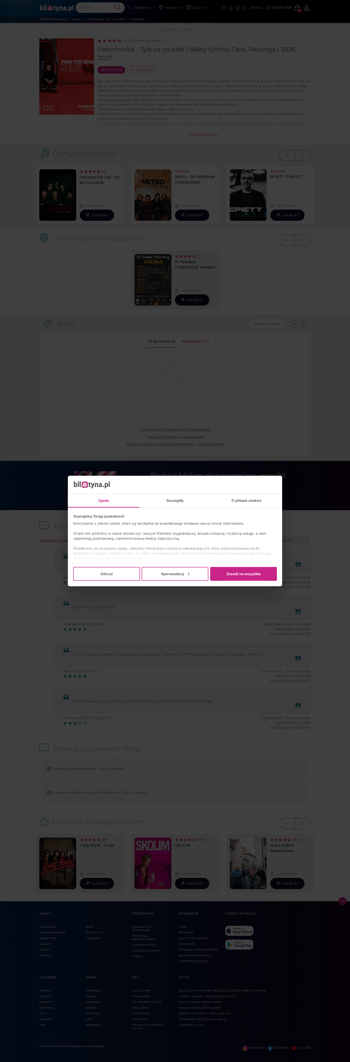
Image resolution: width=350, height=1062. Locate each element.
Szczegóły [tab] (175, 500)
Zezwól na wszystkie (243, 574)
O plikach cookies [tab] (246, 500)
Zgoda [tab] (103, 500)
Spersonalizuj (172, 574)
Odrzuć (106, 574)
